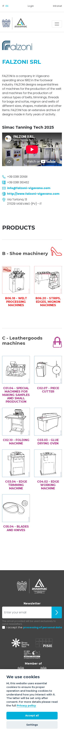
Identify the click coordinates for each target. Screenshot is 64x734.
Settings (32, 724)
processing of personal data (42, 627)
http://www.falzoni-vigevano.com (33, 194)
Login (31, 5)
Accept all (32, 715)
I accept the (34, 627)
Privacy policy (26, 705)
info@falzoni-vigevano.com (28, 188)
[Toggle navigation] (57, 24)
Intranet (57, 5)
